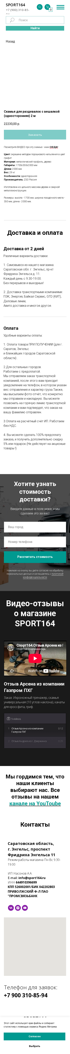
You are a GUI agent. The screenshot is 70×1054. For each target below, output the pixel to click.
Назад (10, 41)
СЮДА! (54, 147)
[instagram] (18, 908)
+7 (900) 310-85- (17, 10)
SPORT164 (15, 4)
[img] (39, 7)
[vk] (11, 908)
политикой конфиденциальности (43, 575)
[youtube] (25, 908)
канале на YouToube (35, 803)
